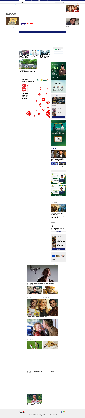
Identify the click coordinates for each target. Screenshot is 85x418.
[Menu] (20, 2)
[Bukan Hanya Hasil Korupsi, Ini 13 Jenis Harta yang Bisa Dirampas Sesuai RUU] (58, 100)
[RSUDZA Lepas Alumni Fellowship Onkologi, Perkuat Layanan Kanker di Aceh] (34, 52)
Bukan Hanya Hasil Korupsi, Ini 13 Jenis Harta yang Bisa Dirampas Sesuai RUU (57, 106)
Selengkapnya (58, 117)
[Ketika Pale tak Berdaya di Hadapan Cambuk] (54, 242)
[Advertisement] (42, 10)
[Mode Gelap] (65, 2)
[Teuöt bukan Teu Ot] (63, 256)
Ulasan (42, 31)
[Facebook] (61, 412)
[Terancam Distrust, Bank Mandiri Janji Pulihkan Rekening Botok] (54, 114)
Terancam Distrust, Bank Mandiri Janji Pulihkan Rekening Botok (60, 113)
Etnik (46, 31)
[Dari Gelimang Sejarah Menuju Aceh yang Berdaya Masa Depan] (58, 208)
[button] (63, 2)
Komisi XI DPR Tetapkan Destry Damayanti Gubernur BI (44, 56)
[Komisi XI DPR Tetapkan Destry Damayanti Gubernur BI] (45, 52)
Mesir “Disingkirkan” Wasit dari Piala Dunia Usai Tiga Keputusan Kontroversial (62, 167)
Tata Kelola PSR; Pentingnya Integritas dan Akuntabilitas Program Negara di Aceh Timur (57, 223)
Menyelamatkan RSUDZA (54, 226)
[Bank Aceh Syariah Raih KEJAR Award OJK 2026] (24, 52)
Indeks (27, 31)
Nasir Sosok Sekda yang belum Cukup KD (60, 237)
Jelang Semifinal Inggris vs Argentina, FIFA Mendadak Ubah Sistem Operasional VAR (54, 167)
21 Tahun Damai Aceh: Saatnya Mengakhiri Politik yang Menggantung (58, 220)
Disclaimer (43, 414)
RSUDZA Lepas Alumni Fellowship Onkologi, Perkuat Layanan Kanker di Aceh (34, 56)
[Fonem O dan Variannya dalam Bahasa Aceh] (53, 256)
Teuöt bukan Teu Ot (62, 259)
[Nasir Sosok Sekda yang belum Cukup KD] (54, 238)
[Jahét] (58, 256)
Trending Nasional (32, 31)
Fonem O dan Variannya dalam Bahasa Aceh (53, 259)
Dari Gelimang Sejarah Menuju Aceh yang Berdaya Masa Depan (57, 214)
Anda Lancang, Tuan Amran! (60, 246)
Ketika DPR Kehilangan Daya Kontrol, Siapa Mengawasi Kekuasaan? (57, 229)
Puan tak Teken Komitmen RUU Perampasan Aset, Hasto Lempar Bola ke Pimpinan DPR (34, 0)
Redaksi (34, 414)
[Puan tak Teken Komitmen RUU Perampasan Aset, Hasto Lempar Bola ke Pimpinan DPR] (54, 110)
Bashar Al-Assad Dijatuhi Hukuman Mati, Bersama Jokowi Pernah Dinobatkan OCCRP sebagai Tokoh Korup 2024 (57, 159)
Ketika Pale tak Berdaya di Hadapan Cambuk (61, 242)
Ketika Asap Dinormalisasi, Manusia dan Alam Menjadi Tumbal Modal (58, 217)
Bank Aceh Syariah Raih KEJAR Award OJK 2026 (24, 56)
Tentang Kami (55, 414)
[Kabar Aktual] (26, 23)
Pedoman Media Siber (49, 414)
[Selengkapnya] (64, 253)
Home (22, 2)
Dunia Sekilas (38, 31)
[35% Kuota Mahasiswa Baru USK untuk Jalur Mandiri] (28, 64)
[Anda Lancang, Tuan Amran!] (54, 246)
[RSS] (65, 412)
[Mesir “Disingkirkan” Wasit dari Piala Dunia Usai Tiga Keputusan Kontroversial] (62, 163)
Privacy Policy (39, 414)
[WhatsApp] (63, 412)
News (24, 31)
